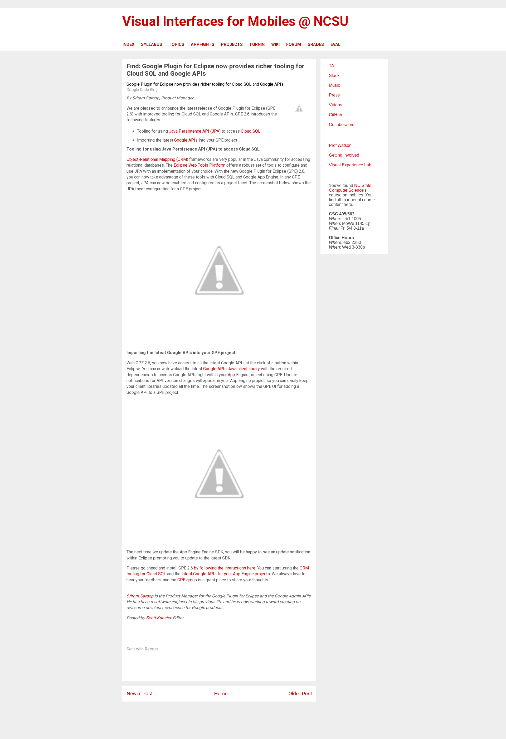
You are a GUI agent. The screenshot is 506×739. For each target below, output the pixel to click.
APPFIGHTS (202, 44)
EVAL (335, 44)
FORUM (293, 44)
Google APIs (186, 140)
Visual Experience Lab (350, 165)
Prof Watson (340, 145)
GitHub (335, 115)
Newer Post (139, 693)
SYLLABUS (151, 44)
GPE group (187, 579)
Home (220, 693)
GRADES (316, 44)
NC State (362, 185)
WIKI (275, 44)
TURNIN (257, 44)
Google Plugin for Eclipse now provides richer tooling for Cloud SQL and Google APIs (205, 84)
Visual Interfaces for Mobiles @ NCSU (235, 21)
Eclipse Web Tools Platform (199, 165)
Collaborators (341, 124)
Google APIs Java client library (231, 368)
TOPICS (176, 44)
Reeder (151, 648)
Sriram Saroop (139, 595)
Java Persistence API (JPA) (195, 131)
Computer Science (346, 190)
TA (331, 66)
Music (334, 85)
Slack (334, 75)
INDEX (128, 44)
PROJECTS (232, 44)
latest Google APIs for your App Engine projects (226, 573)
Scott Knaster (158, 617)
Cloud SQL (250, 131)
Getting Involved (344, 155)
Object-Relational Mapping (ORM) (157, 159)
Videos (335, 105)
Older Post (300, 693)
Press (334, 95)
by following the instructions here (224, 568)
